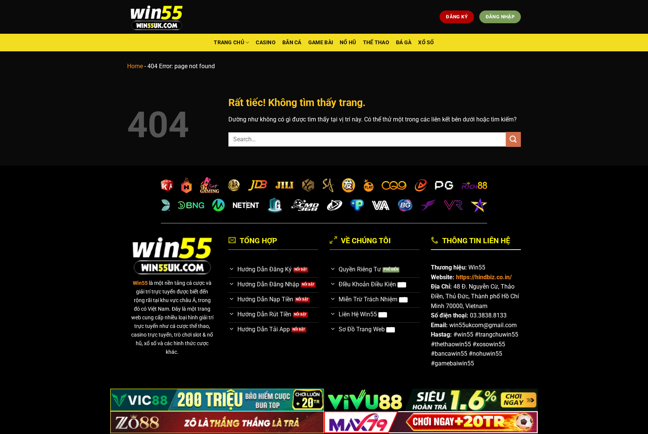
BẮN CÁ (292, 42)
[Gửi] (513, 139)
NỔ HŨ (348, 42)
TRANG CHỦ (229, 42)
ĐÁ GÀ (403, 42)
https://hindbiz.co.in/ (484, 277)
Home (135, 66)
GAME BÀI (320, 42)
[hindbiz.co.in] (156, 17)
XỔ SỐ (426, 42)
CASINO (266, 42)
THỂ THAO (376, 42)
